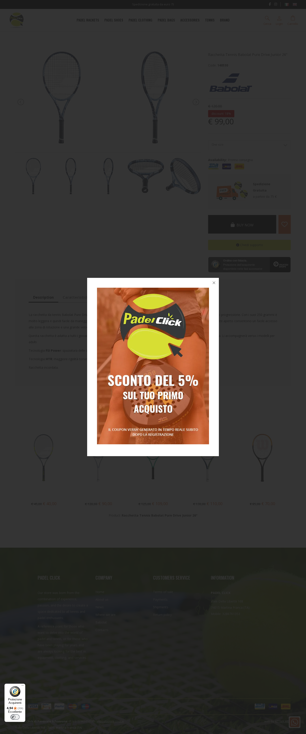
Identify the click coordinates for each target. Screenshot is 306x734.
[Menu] (22, 686)
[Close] (214, 283)
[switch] (15, 717)
